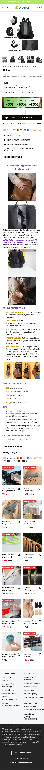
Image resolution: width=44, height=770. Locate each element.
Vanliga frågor (10, 452)
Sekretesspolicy (30, 690)
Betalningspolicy (30, 694)
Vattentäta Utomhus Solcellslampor (30, 557)
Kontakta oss (7, 677)
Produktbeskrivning (12, 157)
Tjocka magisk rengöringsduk (8, 489)
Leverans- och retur (12, 446)
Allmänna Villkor (30, 686)
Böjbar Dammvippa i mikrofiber (29, 490)
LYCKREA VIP (7, 123)
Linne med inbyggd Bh (7, 522)
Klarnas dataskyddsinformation (11, 704)
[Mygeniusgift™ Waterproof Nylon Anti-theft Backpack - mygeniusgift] (22, 33)
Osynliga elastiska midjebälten (29, 656)
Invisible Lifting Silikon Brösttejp (31, 622)
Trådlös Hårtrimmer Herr (31, 589)
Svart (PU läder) (10, 92)
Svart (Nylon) (9, 87)
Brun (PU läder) (27, 92)
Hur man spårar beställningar (8, 685)
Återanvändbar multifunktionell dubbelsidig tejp (9, 623)
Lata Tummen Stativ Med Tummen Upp (8, 557)
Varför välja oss (8, 690)
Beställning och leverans (30, 678)
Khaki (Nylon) (24, 87)
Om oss (5, 681)
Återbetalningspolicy (32, 683)
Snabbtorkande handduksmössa (9, 655)
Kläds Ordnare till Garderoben (30, 522)
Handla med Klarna (9, 699)
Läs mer (19, 744)
